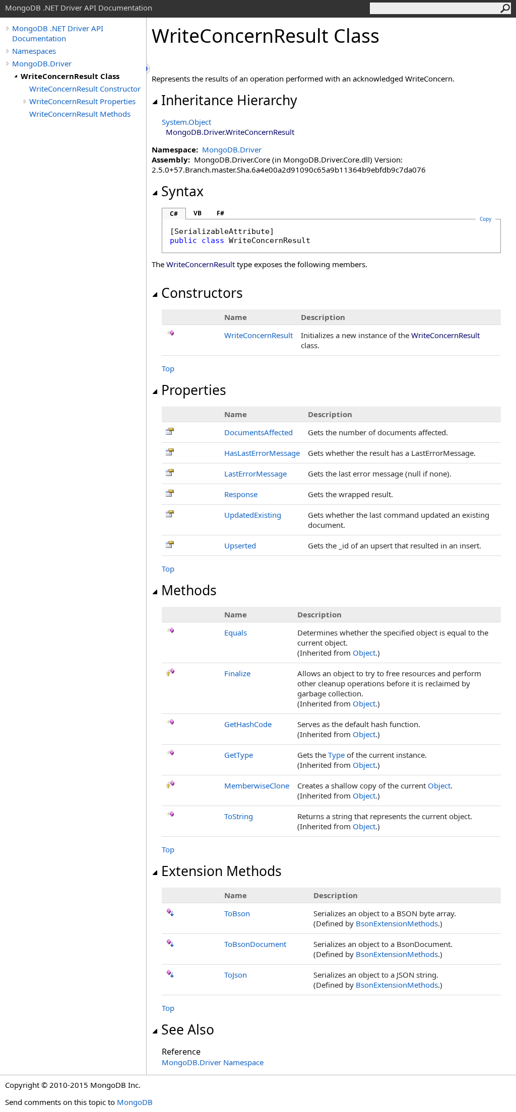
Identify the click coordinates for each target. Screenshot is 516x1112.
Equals (235, 632)
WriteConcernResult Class (70, 76)
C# (174, 213)
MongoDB (135, 1102)
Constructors (202, 293)
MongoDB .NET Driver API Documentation (57, 33)
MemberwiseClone (256, 785)
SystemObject (186, 122)
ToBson (237, 913)
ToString (238, 816)
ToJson (235, 975)
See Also (187, 1029)
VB (198, 213)
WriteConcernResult (258, 335)
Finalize (237, 673)
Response (240, 494)
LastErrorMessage (255, 473)
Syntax (182, 191)
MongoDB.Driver (42, 63)
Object (364, 653)
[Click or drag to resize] (148, 68)
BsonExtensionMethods (397, 923)
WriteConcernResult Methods (80, 114)
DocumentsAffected (258, 432)
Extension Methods (221, 871)
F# (220, 213)
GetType (238, 755)
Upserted (240, 545)
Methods (189, 590)
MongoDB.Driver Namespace (213, 1062)
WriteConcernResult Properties (82, 101)
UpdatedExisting (252, 515)
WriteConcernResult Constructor (85, 89)
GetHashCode (248, 724)
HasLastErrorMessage (262, 453)
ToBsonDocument (255, 944)
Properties (193, 390)
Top (168, 368)
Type (336, 755)
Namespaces (34, 51)
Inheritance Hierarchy (229, 100)
